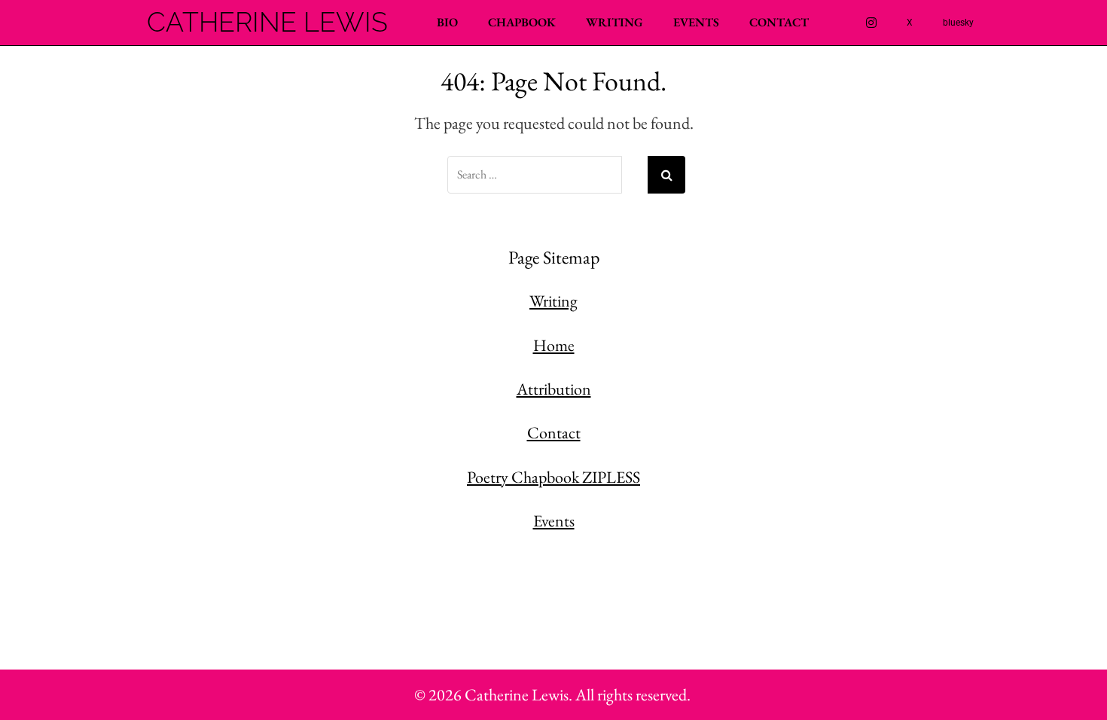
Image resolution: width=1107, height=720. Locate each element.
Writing (614, 22)
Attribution (554, 389)
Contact (779, 22)
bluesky (958, 22)
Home (554, 345)
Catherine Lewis (267, 23)
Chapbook (522, 22)
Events (696, 22)
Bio (447, 22)
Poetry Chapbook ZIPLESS (553, 477)
